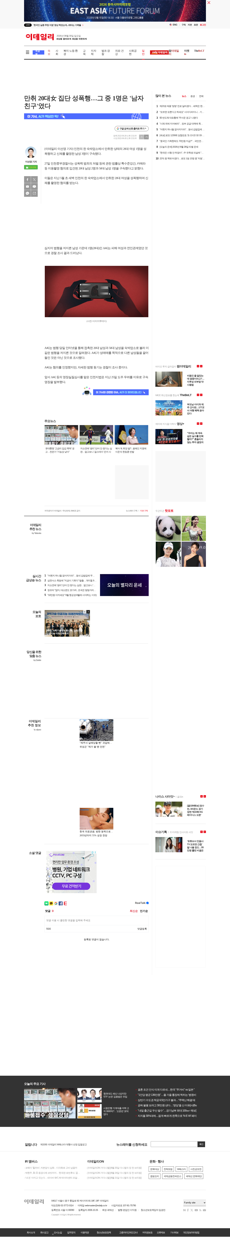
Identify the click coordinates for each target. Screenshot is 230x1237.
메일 (27, 186)
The (199, 50)
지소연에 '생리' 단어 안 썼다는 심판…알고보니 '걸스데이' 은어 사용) (78, 585)
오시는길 (58, 1232)
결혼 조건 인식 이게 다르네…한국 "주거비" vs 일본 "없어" (168, 1089)
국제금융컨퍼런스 (172, 1176)
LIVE (28, 25)
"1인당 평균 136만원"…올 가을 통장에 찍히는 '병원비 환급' (168, 1094)
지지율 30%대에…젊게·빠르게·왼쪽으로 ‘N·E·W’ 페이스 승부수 (171, 1115)
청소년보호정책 (104, 1232)
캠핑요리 (154, 1176)
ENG (175, 24)
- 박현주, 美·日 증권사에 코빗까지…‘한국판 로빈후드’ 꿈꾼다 (52, 1172)
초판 (196, 24)
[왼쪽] (85, 611)
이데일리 (56, 37)
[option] (87, 25)
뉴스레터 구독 (131, 511)
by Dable (37, 660)
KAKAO (27, 193)
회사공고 (44, 1232)
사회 (57, 52)
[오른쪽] (88, 611)
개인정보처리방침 (191, 1232)
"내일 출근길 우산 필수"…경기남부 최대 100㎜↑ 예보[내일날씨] (171, 1110)
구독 (184, 24)
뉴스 (184, 96)
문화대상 (154, 1169)
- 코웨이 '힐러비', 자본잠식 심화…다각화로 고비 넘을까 (50, 1167)
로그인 (203, 24)
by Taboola (36, 533)
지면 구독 (144, 511)
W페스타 (181, 1169)
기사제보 (174, 1232)
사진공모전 (195, 1169)
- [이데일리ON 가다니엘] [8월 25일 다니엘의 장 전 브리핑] (113, 1167)
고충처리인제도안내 (128, 1232)
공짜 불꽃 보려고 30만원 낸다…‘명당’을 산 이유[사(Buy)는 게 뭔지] (172, 1105)
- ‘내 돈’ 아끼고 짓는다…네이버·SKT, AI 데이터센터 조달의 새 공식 (52, 1177)
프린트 (34, 186)
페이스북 (27, 179)
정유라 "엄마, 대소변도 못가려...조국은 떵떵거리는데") (72, 590)
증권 (192, 96)
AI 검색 (37, 52)
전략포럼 (168, 1169)
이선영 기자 (31, 161)
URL (34, 193)
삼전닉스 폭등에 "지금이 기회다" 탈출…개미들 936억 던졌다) (75, 580)
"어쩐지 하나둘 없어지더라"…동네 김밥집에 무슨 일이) (72, 575)
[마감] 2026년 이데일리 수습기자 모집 (58, 1144)
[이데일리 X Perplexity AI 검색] (86, 116)
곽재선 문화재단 (194, 1176)
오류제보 (161, 1232)
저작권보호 (147, 1232)
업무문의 (71, 1232)
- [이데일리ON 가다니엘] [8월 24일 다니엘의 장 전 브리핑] (113, 1172)
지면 (190, 24)
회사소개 (31, 1232)
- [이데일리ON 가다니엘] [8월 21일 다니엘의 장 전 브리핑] (113, 1177)
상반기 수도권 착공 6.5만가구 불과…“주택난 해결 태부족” (168, 1100)
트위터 (34, 179)
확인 (201, 1144)
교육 (84, 52)
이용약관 (85, 1232)
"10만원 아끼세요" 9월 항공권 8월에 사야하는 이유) (70, 595)
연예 (201, 96)
